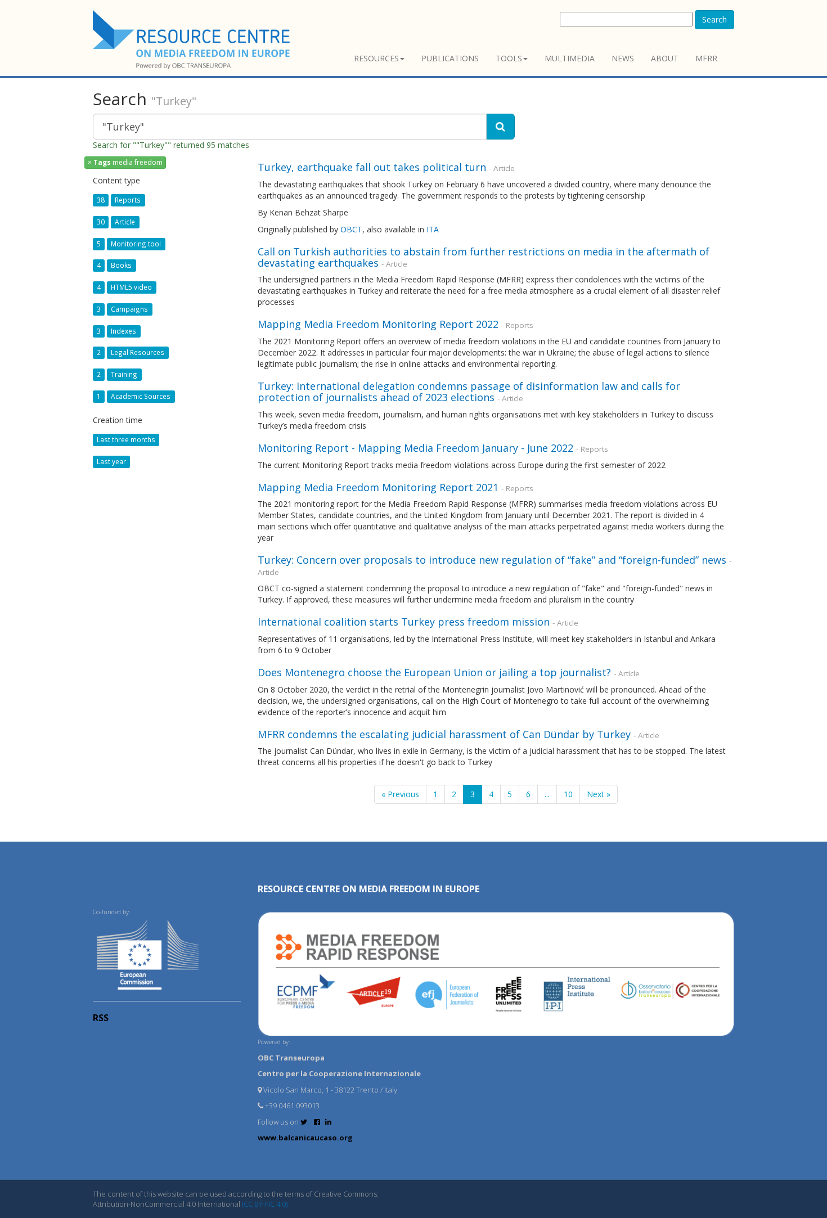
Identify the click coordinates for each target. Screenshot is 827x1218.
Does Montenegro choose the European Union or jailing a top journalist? (434, 672)
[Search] (500, 127)
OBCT (351, 229)
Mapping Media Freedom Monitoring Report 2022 (378, 324)
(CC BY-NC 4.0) (264, 1204)
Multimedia (570, 58)
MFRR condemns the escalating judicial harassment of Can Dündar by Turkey (444, 734)
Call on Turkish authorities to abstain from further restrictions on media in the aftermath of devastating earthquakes (483, 257)
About (664, 58)
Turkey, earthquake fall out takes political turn (372, 167)
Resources (376, 58)
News (623, 58)
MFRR (706, 58)
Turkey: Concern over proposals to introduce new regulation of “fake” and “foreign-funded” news (492, 560)
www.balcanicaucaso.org (305, 1137)
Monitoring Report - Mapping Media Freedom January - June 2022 (415, 448)
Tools (509, 58)
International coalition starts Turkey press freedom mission (404, 621)
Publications (450, 58)
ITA (432, 229)
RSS (101, 1018)
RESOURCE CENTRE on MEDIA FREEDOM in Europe (368, 889)
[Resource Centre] (193, 39)
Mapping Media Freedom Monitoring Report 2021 (378, 487)
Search (714, 19)
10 (568, 794)
